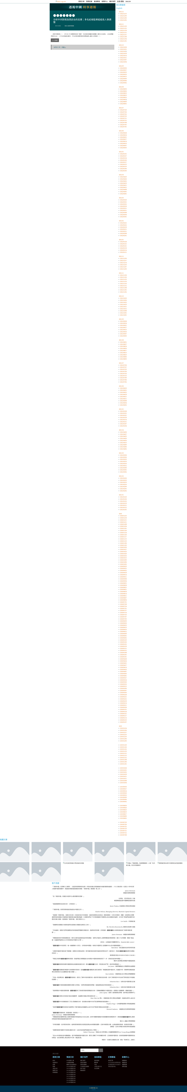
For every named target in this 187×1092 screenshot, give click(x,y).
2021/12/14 (123, 263)
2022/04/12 (123, 187)
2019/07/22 (123, 826)
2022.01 (121, 239)
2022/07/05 (123, 125)
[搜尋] (101, 1050)
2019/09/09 (123, 797)
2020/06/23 (123, 625)
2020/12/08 (123, 524)
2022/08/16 (123, 97)
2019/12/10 (123, 736)
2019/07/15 (123, 831)
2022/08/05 (123, 104)
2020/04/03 (123, 673)
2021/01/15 (123, 505)
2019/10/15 (123, 776)
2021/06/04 (123, 403)
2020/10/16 (123, 556)
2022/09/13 (123, 76)
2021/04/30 (123, 432)
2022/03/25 (123, 202)
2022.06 (121, 131)
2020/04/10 (123, 669)
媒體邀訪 (124, 1060)
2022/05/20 (123, 160)
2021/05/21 (123, 415)
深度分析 (55, 1068)
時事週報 (82, 7)
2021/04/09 (123, 445)
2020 (120, 514)
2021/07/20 (123, 371)
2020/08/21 (123, 589)
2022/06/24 (123, 135)
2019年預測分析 (71, 1080)
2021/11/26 (123, 277)
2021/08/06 (123, 357)
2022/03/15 (123, 208)
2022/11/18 (123, 30)
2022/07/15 (123, 118)
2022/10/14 (123, 55)
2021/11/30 (123, 275)
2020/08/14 (123, 594)
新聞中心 (105, 1)
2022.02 (121, 221)
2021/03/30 (123, 455)
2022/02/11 (123, 231)
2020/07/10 (123, 615)
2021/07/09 (123, 378)
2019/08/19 (123, 812)
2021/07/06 (123, 380)
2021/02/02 (123, 491)
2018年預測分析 (71, 1082)
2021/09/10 (123, 332)
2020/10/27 (123, 549)
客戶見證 (55, 883)
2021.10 (121, 296)
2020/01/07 (123, 722)
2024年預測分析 (71, 1070)
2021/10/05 (123, 313)
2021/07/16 (123, 373)
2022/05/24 (123, 158)
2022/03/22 (123, 204)
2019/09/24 (123, 791)
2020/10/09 (123, 560)
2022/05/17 (123, 162)
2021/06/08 (123, 401)
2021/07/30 (123, 365)
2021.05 (121, 409)
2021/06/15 (123, 396)
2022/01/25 (123, 244)
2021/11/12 (123, 286)
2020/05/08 (123, 652)
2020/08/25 (123, 587)
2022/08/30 (123, 89)
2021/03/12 (123, 466)
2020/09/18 (123, 572)
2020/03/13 (123, 686)
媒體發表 (124, 1062)
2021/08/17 (123, 350)
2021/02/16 (123, 484)
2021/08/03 (123, 359)
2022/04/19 (123, 183)
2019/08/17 (123, 814)
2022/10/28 (123, 47)
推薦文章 (3, 840)
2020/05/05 (123, 655)
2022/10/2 (123, 51)
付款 (95, 1064)
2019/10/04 (123, 783)
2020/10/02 (123, 564)
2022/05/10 (123, 166)
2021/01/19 (123, 503)
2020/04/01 (123, 676)
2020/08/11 (123, 596)
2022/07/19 (123, 116)
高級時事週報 (70, 26)
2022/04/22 (123, 181)
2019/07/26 (123, 824)
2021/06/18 (123, 394)
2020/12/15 (123, 520)
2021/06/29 (123, 388)
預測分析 (70, 1057)
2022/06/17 (123, 139)
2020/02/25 (123, 697)
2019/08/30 (123, 805)
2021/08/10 (123, 355)
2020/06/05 (123, 636)
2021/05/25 (123, 413)
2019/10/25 (123, 770)
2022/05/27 (123, 156)
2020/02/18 (123, 701)
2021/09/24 (123, 323)
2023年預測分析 (71, 1072)
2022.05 (121, 152)
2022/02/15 (123, 229)
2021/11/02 (123, 292)
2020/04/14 (123, 667)
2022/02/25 (123, 223)
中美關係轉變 (70, 1062)
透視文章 (81, 1)
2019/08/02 (123, 818)
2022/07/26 (123, 112)
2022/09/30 (123, 68)
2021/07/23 (123, 369)
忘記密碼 (96, 1068)
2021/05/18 (123, 417)
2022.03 (121, 198)
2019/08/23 (123, 810)
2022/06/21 (123, 137)
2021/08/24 (123, 346)
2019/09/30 (123, 787)
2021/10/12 (123, 309)
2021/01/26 (123, 499)
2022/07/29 (123, 110)
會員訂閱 (110, 1060)
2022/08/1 (123, 99)
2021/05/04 (123, 426)
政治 (54, 1060)
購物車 (96, 1062)
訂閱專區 (111, 1057)
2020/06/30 (123, 621)
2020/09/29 (123, 566)
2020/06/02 (123, 638)
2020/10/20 (123, 554)
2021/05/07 (123, 424)
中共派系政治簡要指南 (114, 1062)
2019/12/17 (123, 732)
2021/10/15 (123, 306)
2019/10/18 (123, 774)
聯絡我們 (82, 1070)
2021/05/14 (123, 419)
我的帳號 (96, 1060)
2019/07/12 (123, 833)
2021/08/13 (123, 352)
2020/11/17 (123, 537)
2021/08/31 (123, 342)
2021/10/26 (123, 300)
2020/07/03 (123, 619)
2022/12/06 (123, 18)
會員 (66, 26)
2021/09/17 (123, 327)
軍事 (54, 1066)
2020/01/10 (123, 720)
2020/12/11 (123, 522)
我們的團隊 (83, 1062)
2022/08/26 (123, 91)
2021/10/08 (123, 311)
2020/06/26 (123, 623)
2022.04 (121, 175)
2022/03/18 (123, 206)
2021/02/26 (123, 478)
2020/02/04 (123, 707)
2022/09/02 (123, 83)
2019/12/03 (123, 741)
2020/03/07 (123, 690)
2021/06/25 (123, 390)
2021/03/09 (123, 468)
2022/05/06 (123, 168)
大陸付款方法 (98, 1066)
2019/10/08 (123, 780)
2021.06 (121, 386)
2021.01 (121, 495)
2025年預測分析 (71, 1068)
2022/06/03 (123, 148)
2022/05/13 (123, 164)
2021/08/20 (123, 348)
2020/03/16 (123, 684)
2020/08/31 (123, 583)
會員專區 (97, 1)
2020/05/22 (123, 644)
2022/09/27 (123, 70)
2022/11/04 (123, 39)
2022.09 (121, 66)
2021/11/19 (123, 281)
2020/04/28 (123, 659)
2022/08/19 (123, 95)
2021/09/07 (123, 334)
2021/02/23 (123, 480)
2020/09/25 (123, 568)
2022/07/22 (123, 114)
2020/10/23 (123, 551)
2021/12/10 (123, 265)
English (128, 1)
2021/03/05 (123, 470)
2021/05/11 (123, 422)
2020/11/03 (123, 545)
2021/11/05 (123, 290)
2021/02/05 (123, 489)
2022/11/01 (123, 41)
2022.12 (121, 11)
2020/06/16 (123, 629)
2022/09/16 (123, 74)
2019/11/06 (123, 762)
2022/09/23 (123, 72)
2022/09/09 (123, 78)
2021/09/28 (123, 321)
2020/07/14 (123, 612)
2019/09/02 (123, 801)
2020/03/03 (123, 692)
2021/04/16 (123, 440)
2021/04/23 (123, 436)
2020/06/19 (123, 627)
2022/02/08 (123, 233)
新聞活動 (124, 1066)
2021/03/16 (123, 463)
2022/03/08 (123, 212)
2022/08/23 (123, 93)
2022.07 (121, 108)
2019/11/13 (123, 755)
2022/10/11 (123, 58)
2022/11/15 (123, 32)
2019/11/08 (123, 760)
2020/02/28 (123, 695)
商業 (54, 1064)
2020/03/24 (123, 680)
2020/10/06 (123, 562)
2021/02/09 (123, 486)
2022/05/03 (123, 171)
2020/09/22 (123, 570)
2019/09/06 (123, 799)
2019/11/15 (123, 753)
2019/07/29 (123, 822)
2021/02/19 (123, 482)
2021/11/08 (123, 288)
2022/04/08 (123, 189)
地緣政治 (55, 1062)
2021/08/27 (123, 344)
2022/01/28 (123, 242)
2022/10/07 (123, 60)
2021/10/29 (123, 298)
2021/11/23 (123, 279)
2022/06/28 (123, 133)
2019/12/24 (123, 728)
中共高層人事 (70, 1060)
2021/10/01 (123, 315)
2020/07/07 (123, 617)
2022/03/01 (123, 217)
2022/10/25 (123, 49)
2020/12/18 (123, 518)
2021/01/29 (123, 497)
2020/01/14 (123, 718)
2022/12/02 (123, 20)
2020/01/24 (123, 711)
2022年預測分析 (71, 1074)
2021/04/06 (123, 447)
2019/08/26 (123, 808)
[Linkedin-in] (118, 1050)
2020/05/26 (123, 642)
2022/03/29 (123, 200)
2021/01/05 (123, 509)
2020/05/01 (123, 657)
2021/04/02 (123, 449)
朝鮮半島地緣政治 (71, 1064)
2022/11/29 (123, 26)
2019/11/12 (123, 757)
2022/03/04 (123, 214)
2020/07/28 (123, 604)
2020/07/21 (123, 608)
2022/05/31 (123, 154)
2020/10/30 (123, 547)
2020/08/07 (123, 598)
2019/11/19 (123, 751)
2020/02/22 (123, 699)
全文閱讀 (54, 40)
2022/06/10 (123, 143)
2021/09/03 (123, 336)
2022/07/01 (123, 127)
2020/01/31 (123, 709)
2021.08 (121, 340)
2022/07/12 (123, 120)
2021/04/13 (123, 442)
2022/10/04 (123, 62)
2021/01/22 (123, 501)
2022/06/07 (123, 145)
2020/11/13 (123, 539)
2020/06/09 (123, 633)
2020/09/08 (123, 579)
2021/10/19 (123, 304)
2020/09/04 (123, 581)
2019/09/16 (123, 795)
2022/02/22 (123, 225)
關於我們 (112, 1)
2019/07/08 (123, 835)
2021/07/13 (123, 376)
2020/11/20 (123, 535)
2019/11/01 (123, 764)
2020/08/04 (123, 600)
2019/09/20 (123, 793)
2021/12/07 (123, 267)
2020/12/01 (123, 528)
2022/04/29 (123, 177)
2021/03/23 (123, 459)
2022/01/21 (123, 246)
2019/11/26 (123, 747)
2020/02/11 (123, 705)
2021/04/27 (123, 434)
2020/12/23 (123, 516)
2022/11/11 (123, 35)
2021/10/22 (123, 302)
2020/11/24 (123, 532)
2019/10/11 (123, 778)
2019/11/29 (123, 745)
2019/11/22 (123, 749)
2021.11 (121, 273)
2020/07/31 (123, 602)
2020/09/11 (123, 577)
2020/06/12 (123, 631)
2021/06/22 (123, 392)
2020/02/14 (123, 703)
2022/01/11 (123, 252)
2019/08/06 (123, 816)
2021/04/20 (123, 438)
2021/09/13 (123, 329)
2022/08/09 (123, 101)
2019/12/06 (123, 739)
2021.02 (121, 476)
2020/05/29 (123, 640)
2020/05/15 (123, 648)
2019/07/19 (123, 828)
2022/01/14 (123, 250)
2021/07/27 (123, 367)
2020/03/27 (123, 678)
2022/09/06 (123, 81)
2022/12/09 (123, 16)
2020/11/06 (123, 543)
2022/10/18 (123, 53)
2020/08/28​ (123, 585)
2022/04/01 (123, 194)
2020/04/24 (123, 661)
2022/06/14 (123, 141)
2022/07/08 (123, 122)
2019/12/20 (123, 730)
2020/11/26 (123, 530)
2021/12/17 (123, 260)
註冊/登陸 (120, 1)
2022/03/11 (123, 210)
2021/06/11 (123, 399)
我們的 (82, 1064)
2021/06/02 (123, 405)
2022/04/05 (123, 191)
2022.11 (121, 24)
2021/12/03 (123, 269)
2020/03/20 (123, 682)
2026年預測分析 (71, 1066)
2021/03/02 (123, 472)
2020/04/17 (123, 665)
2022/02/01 (123, 235)
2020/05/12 (123, 650)
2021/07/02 (123, 382)
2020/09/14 (123, 575)
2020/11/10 (123, 541)
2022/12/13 (123, 14)
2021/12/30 (123, 258)
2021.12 (121, 256)
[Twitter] (110, 1050)
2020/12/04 (123, 526)
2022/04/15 (123, 185)
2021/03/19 (123, 461)
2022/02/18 (123, 227)
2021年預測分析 (71, 1076)
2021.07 (121, 363)
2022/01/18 (123, 248)
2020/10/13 (123, 558)
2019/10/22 (123, 772)
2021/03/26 (123, 457)
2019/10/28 (123, 768)
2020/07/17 (123, 610)
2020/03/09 (123, 688)
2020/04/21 (123, 663)
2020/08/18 (123, 591)
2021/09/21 (123, 325)
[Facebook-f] (114, 1050)
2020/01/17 (123, 716)
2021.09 (121, 319)
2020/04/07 (123, 671)
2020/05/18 (123, 646)
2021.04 (121, 430)
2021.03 (121, 453)
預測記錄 (89, 1)
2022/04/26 (123, 179)
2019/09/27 (123, 789)
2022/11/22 (123, 28)
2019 (120, 726)
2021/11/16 (123, 283)
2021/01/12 (123, 507)
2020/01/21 (123, 713)
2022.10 (121, 45)
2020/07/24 (123, 606)
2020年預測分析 (71, 1078)
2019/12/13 (123, 734)
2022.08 (121, 87)
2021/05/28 (123, 411)
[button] (54, 15)
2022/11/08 (123, 37)
